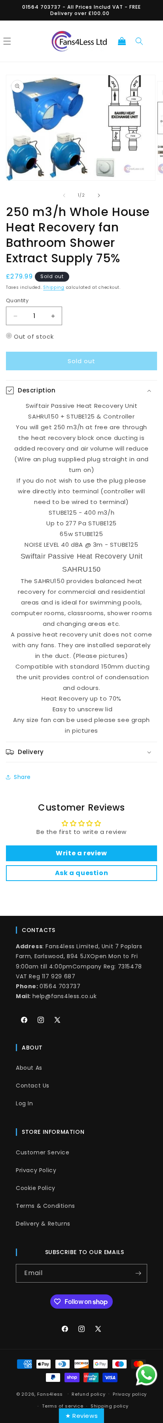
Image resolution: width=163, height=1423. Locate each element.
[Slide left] (64, 195)
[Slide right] (99, 195)
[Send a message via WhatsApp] (146, 1374)
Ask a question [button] (81, 872)
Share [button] (22, 777)
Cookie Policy (35, 1188)
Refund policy (88, 1394)
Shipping (53, 287)
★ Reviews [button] (81, 1416)
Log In (24, 1103)
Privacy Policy (36, 1170)
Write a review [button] (81, 853)
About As (29, 1068)
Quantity (17, 300)
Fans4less (50, 1394)
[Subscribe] (138, 1273)
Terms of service (62, 1406)
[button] (122, 41)
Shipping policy (110, 1406)
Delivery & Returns (43, 1224)
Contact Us (32, 1086)
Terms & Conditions (45, 1206)
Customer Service (43, 1152)
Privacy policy (130, 1394)
